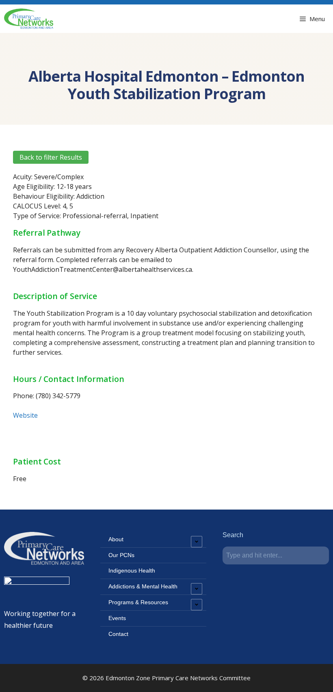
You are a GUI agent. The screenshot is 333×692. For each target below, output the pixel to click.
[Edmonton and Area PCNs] (28, 18)
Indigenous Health (131, 570)
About (115, 539)
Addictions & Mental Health (142, 586)
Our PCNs (121, 555)
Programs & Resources (138, 602)
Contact (118, 634)
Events (117, 618)
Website (25, 415)
